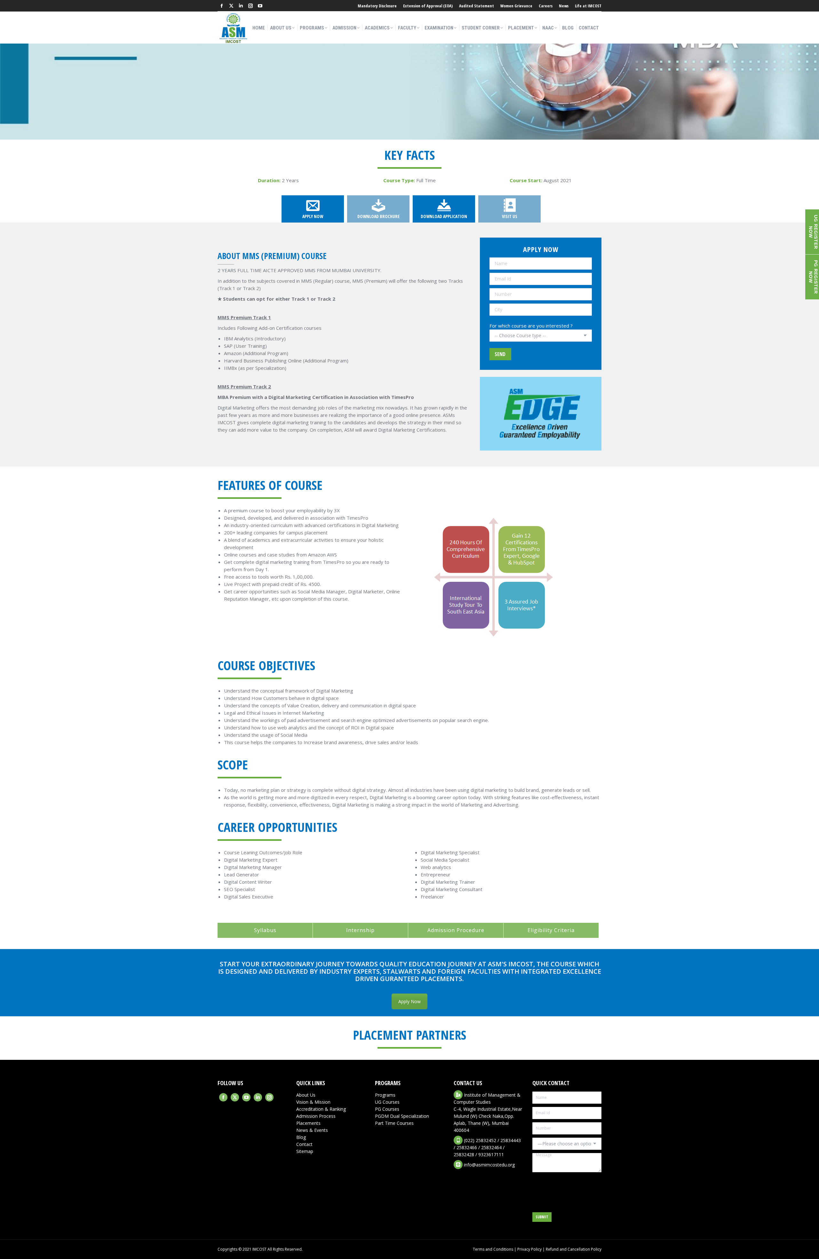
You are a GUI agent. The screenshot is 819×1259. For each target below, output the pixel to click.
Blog (301, 1137)
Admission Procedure (455, 930)
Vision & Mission (313, 1102)
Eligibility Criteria (551, 930)
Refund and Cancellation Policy (573, 1249)
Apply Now (409, 1001)
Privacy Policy (529, 1249)
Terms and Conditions (493, 1249)
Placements (308, 1123)
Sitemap (304, 1151)
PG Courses (387, 1109)
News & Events (312, 1130)
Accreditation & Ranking (321, 1109)
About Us (305, 1095)
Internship (360, 930)
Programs (385, 1095)
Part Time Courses (394, 1123)
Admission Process (316, 1116)
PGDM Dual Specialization (402, 1116)
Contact (304, 1144)
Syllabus (265, 930)
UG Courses (387, 1102)
